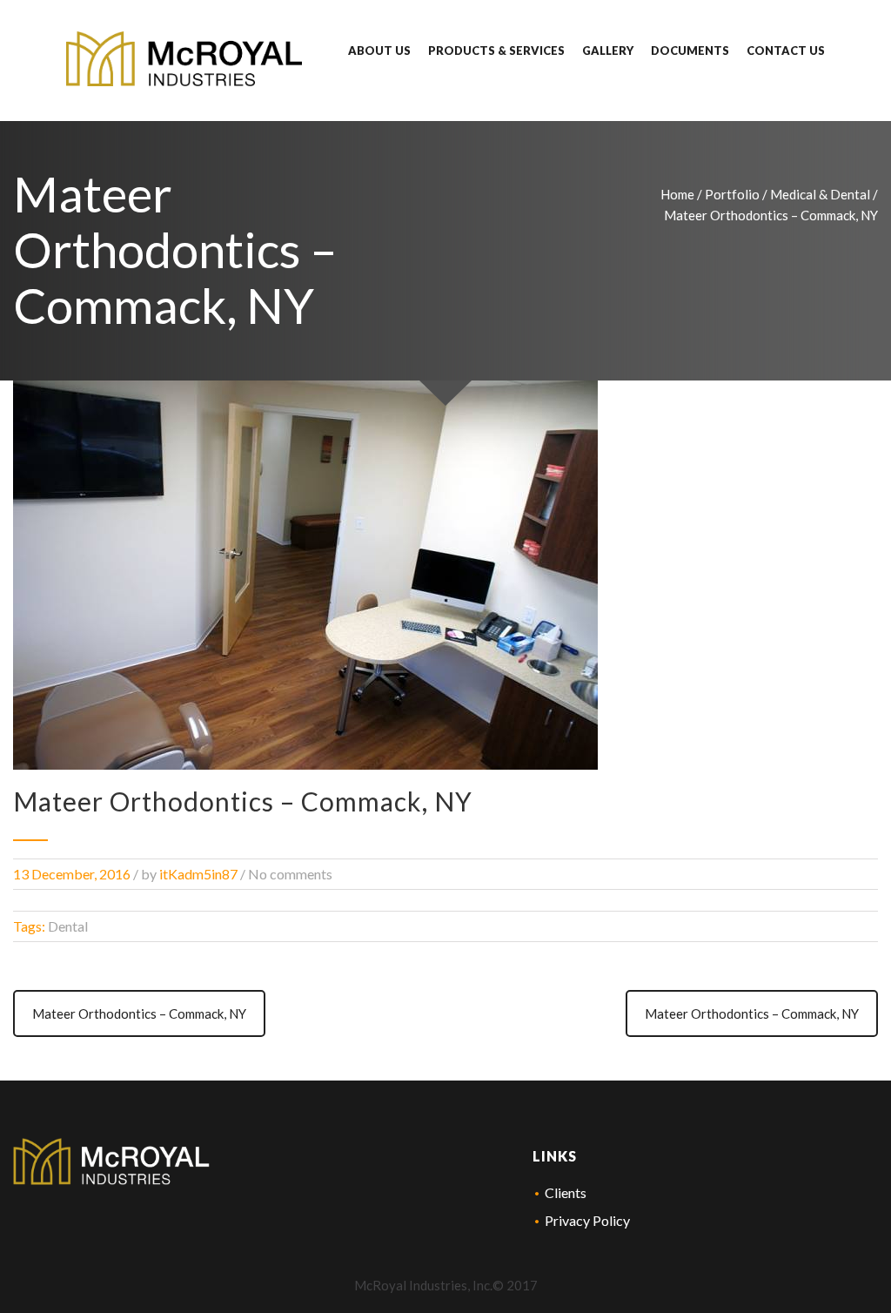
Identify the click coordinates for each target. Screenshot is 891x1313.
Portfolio (732, 194)
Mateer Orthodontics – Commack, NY (139, 1013)
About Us (379, 50)
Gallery (607, 50)
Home (677, 194)
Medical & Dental (820, 194)
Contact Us (786, 50)
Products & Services (496, 50)
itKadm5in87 (198, 873)
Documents (690, 50)
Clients (565, 1192)
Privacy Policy (587, 1220)
